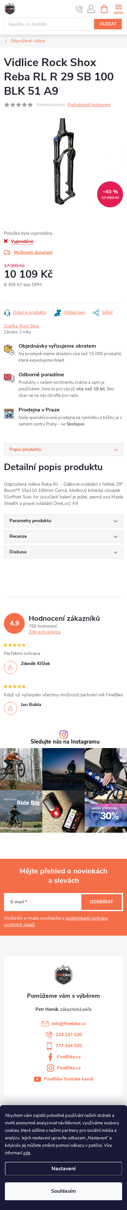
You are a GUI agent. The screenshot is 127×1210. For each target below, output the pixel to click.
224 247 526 (69, 1035)
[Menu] (118, 8)
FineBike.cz (69, 1057)
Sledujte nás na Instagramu (65, 742)
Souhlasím (63, 1191)
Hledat (108, 24)
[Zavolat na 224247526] (79, 9)
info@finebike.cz (68, 1024)
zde (26, 1153)
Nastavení (63, 1168)
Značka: (21, 326)
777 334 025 (69, 1046)
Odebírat (101, 902)
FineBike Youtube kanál (68, 1079)
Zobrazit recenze (45, 632)
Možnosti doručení (33, 252)
